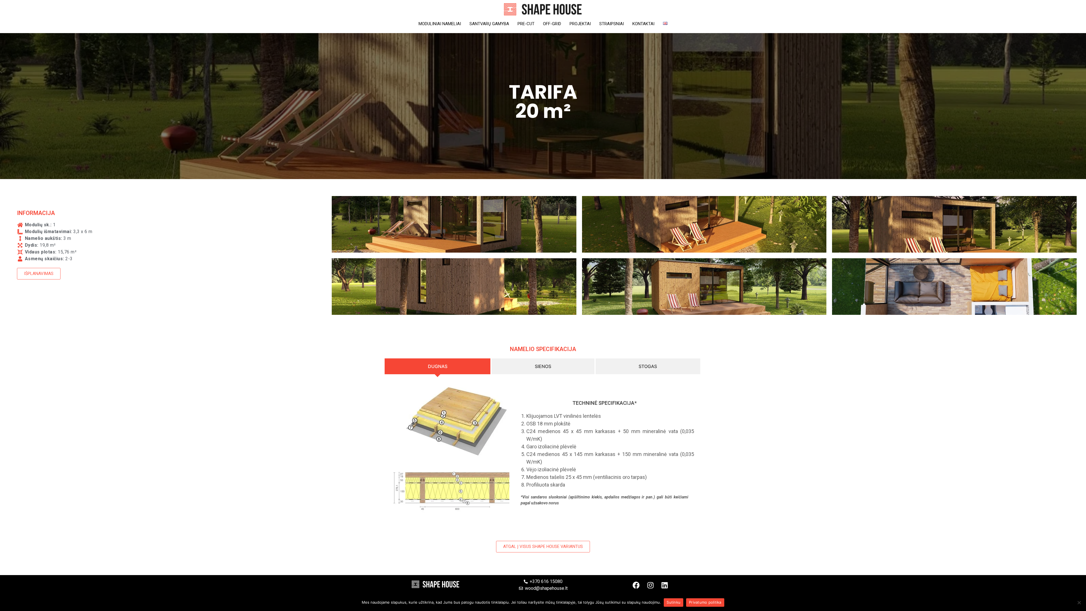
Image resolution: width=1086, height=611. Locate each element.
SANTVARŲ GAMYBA (489, 23)
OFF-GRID (552, 23)
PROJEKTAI (580, 23)
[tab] (438, 366)
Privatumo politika (705, 602)
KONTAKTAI (643, 23)
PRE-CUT (526, 23)
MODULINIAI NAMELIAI (440, 23)
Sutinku (673, 602)
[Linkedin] (665, 585)
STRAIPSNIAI (611, 23)
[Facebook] (636, 585)
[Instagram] (650, 585)
